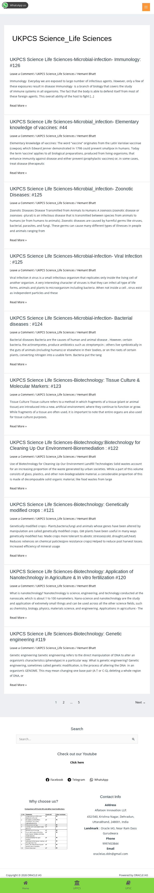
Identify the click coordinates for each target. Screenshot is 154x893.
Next (140, 702)
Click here (77, 762)
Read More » (18, 105)
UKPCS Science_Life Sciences (55, 74)
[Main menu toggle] (146, 7)
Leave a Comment (22, 74)
